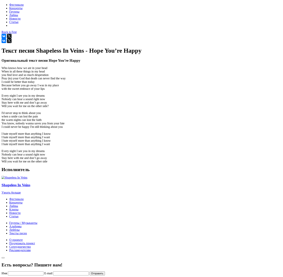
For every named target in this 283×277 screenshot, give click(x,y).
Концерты (16, 202)
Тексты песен (18, 233)
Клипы (13, 209)
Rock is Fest (9, 32)
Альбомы (15, 226)
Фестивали (16, 199)
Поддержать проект (22, 243)
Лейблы (14, 229)
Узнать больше (11, 192)
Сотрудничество (20, 246)
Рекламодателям (20, 250)
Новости (15, 213)
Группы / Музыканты (23, 223)
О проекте (16, 239)
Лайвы (13, 206)
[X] (9, 36)
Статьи (13, 216)
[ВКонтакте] (4, 36)
